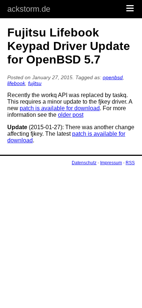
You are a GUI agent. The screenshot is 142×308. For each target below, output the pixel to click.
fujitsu (35, 83)
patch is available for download (60, 108)
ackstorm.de (28, 9)
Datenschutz (84, 162)
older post (70, 115)
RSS (130, 162)
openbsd (113, 77)
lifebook (16, 83)
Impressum (111, 162)
